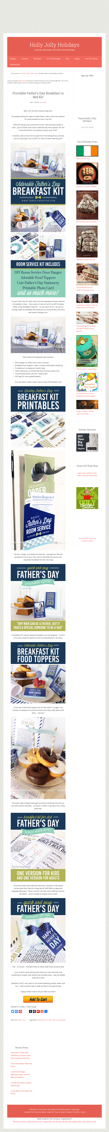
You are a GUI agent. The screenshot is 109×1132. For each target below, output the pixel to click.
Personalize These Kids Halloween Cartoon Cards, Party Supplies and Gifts (21, 1055)
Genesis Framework (66, 1112)
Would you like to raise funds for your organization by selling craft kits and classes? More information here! (54, 1122)
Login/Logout (76, 1109)
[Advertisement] (54, 15)
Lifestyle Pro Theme (52, 1112)
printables (62, 1020)
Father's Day (21, 1020)
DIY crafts (48, 1020)
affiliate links (22, 81)
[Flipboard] (0, 15)
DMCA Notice (33, 1109)
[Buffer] (0, 14)
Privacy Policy (43, 1109)
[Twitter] (0, 11)
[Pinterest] (0, 13)
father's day (55, 1020)
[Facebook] (0, 12)
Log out (83, 1112)
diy (44, 1020)
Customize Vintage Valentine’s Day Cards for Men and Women (20, 1074)
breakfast (40, 1020)
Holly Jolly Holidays (54, 44)
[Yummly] (0, 16)
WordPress (76, 1112)
